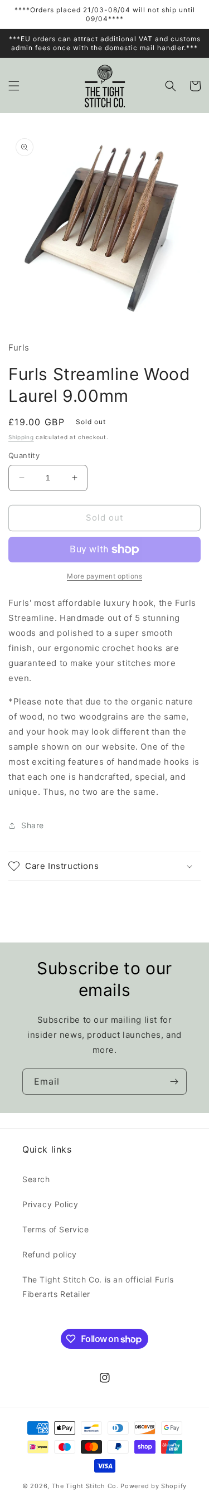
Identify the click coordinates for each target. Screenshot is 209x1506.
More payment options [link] (104, 576)
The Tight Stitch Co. (85, 1486)
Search (36, 1179)
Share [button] (32, 825)
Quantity (24, 455)
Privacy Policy (50, 1204)
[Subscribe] (174, 1081)
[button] (14, 86)
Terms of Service (55, 1229)
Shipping (21, 437)
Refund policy (49, 1254)
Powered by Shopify (153, 1486)
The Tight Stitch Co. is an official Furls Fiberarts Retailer (98, 1286)
